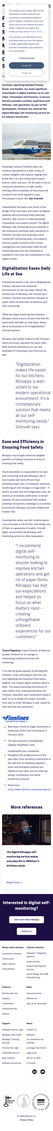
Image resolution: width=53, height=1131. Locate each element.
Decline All (26, 73)
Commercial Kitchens (11, 953)
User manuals (8, 1058)
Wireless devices (10, 993)
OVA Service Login (10, 1048)
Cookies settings (27, 58)
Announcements (34, 993)
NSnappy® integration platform (36, 955)
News (29, 987)
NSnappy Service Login (12, 1029)
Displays (6, 998)
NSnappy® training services (10, 1041)
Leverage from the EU (36, 1048)
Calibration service (10, 1053)
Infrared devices (9, 1008)
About (29, 1023)
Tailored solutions (35, 947)
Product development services (36, 968)
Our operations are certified (35, 1041)
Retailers (31, 1035)
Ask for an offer (34, 1058)
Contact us (26, 931)
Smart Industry (9, 964)
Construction (8, 959)
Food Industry (8, 969)
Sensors (5, 1014)
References (32, 998)
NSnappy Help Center (12, 1035)
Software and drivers (11, 1063)
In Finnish (31, 1063)
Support (6, 1023)
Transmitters (8, 1003)
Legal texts (32, 1053)
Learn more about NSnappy (26, 919)
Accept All (26, 65)
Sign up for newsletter (37, 1003)
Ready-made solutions (13, 947)
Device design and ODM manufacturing (37, 976)
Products (6, 987)
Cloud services (33, 961)
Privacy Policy (36, 31)
